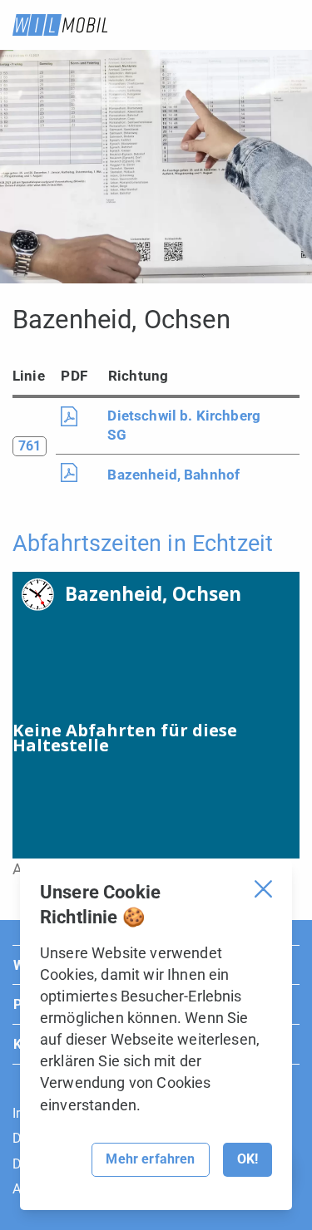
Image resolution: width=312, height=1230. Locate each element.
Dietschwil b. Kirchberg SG (183, 424)
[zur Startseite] (59, 25)
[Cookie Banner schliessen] (263, 889)
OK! (247, 1159)
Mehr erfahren (150, 1159)
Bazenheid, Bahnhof (173, 474)
